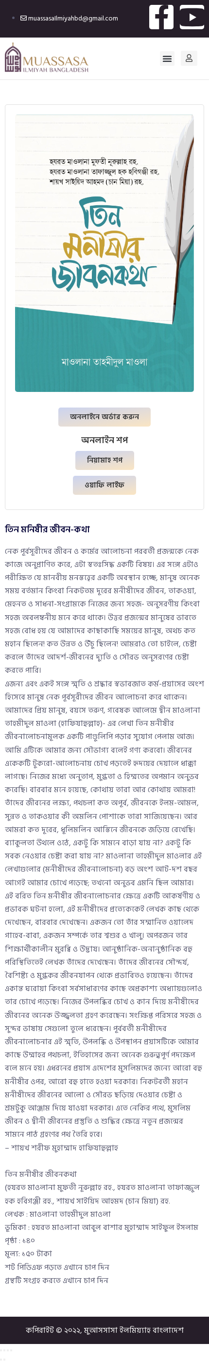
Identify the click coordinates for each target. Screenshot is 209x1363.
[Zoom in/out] (1, 1350)
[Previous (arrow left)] (1, 1360)
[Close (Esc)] (11, 1350)
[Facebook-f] (161, 17)
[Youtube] (192, 17)
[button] (167, 58)
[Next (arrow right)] (4, 1360)
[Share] (8, 1350)
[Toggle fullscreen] (4, 1350)
